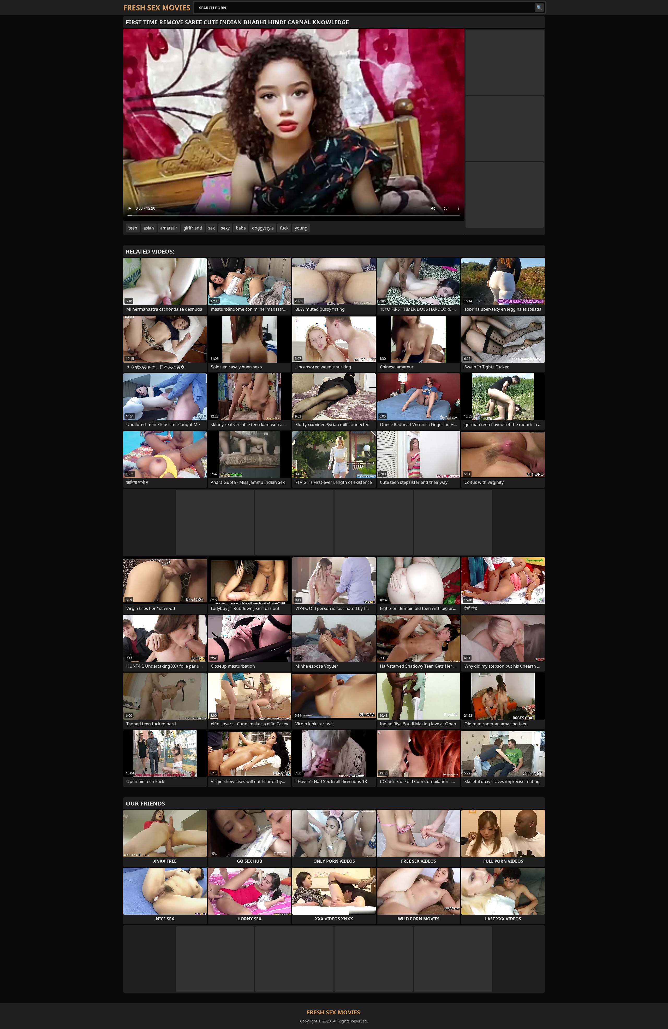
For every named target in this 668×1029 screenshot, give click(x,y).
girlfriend (192, 228)
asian (149, 228)
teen (132, 228)
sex (211, 228)
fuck (284, 228)
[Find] (539, 7)
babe (241, 228)
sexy (225, 228)
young (301, 228)
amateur (168, 228)
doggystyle (263, 228)
